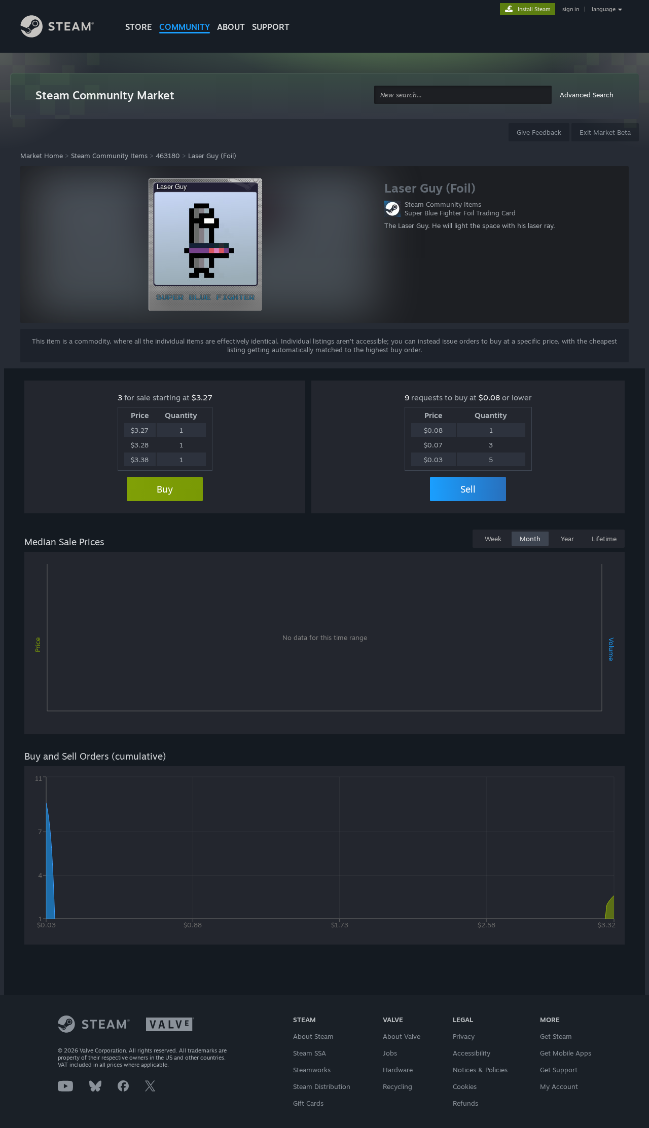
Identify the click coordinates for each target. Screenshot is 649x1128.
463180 (168, 156)
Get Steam (556, 1036)
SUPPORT (271, 27)
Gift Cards (308, 1103)
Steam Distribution (321, 1086)
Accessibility (471, 1053)
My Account (559, 1086)
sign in (570, 9)
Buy (165, 489)
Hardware (398, 1070)
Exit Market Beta (605, 132)
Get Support (559, 1070)
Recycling (397, 1086)
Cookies (465, 1086)
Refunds (465, 1103)
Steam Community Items (109, 156)
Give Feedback (539, 132)
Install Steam (534, 9)
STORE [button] (138, 27)
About (231, 27)
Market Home (41, 156)
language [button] (604, 9)
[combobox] (463, 95)
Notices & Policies (480, 1070)
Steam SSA (309, 1053)
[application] (324, 645)
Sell (468, 489)
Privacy (464, 1036)
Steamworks (312, 1070)
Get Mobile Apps (565, 1053)
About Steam (313, 1036)
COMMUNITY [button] (184, 27)
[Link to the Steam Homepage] (65, 28)
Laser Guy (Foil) (212, 156)
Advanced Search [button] (587, 95)
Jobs (390, 1053)
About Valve (401, 1036)
